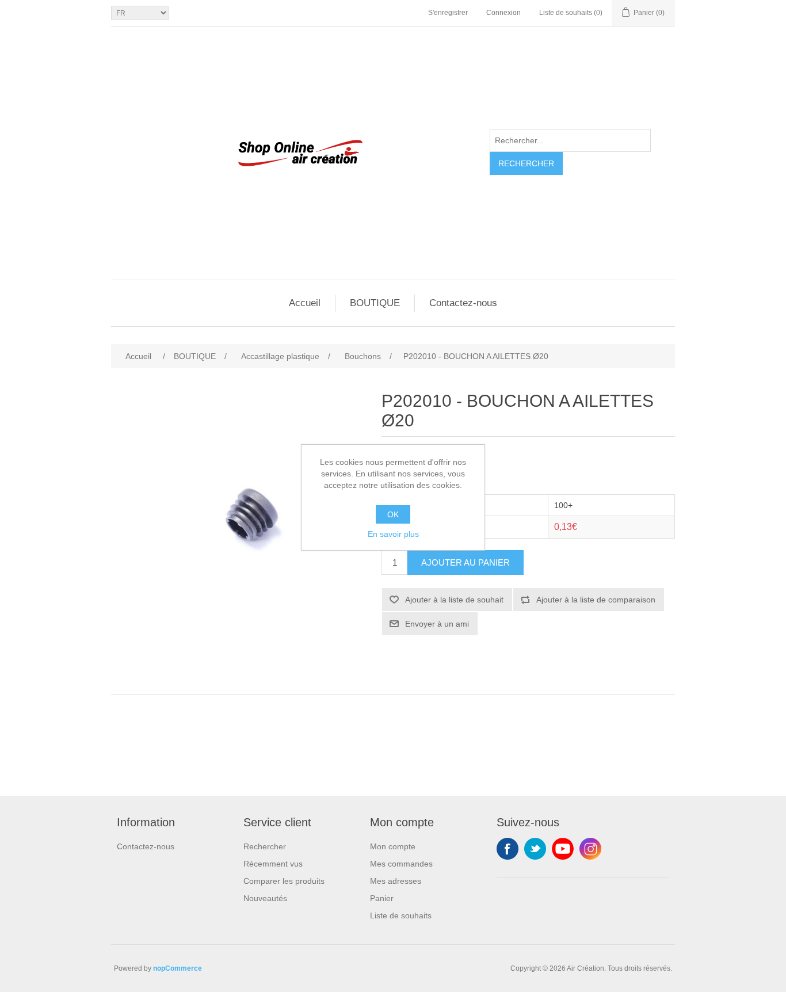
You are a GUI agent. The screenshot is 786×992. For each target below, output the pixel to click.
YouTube (563, 849)
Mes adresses (395, 881)
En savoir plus (393, 534)
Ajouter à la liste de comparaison (595, 599)
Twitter (535, 849)
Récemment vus (273, 863)
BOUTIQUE (375, 302)
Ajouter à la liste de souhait (454, 599)
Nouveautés (265, 898)
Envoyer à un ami (437, 623)
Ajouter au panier (465, 562)
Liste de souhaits (401, 915)
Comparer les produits (284, 881)
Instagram (590, 849)
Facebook (507, 849)
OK (393, 514)
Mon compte (392, 846)
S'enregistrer (448, 13)
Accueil (304, 302)
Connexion (503, 13)
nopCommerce (177, 968)
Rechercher (526, 163)
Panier (382, 898)
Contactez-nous (463, 302)
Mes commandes (401, 863)
